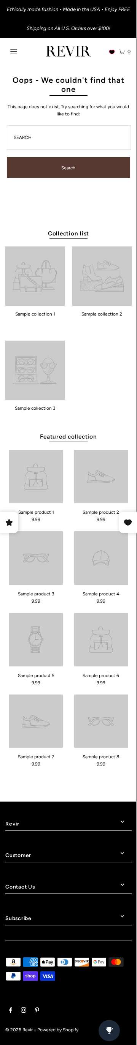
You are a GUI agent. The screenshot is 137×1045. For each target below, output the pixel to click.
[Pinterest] (37, 1011)
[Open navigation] (22, 51)
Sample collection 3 (35, 408)
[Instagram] (23, 1011)
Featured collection (68, 436)
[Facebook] (10, 1011)
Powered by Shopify (57, 1029)
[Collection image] (35, 303)
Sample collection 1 (35, 314)
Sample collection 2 (101, 314)
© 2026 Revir (19, 1029)
